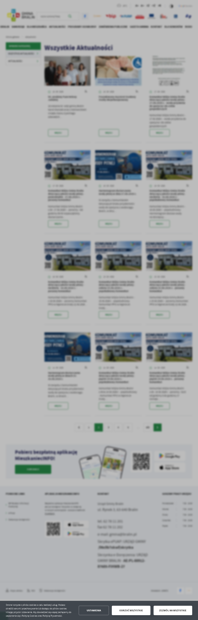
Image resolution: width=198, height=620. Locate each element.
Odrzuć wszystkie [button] (131, 610)
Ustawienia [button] (94, 610)
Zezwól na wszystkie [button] (172, 610)
